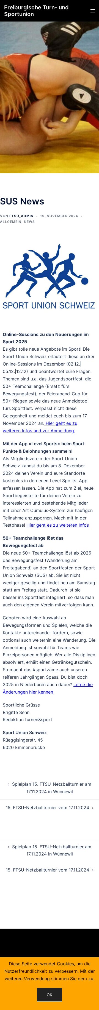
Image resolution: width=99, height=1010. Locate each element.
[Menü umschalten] (92, 11)
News (29, 222)
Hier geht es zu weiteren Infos (57, 525)
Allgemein (10, 222)
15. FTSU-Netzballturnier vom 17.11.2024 (47, 807)
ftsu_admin (21, 216)
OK (49, 994)
